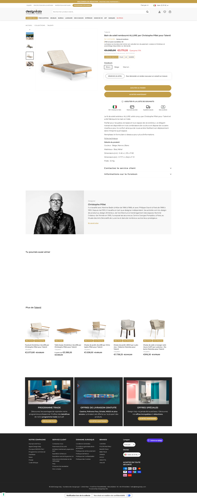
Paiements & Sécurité (59, 446)
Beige (116, 67)
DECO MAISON (79, 18)
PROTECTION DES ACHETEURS (43, 5)
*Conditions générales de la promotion (85, 447)
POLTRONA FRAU (105, 446)
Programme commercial (37, 452)
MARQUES (111, 18)
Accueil (29, 25)
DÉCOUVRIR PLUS (49, 421)
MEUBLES (53, 18)
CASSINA (103, 444)
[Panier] (170, 11)
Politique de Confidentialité (85, 456)
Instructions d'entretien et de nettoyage (62, 460)
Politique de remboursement (85, 451)
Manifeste (32, 454)
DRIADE (102, 454)
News (30, 457)
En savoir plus (93, 223)
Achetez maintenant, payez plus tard (63, 450)
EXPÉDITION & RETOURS (62, 5)
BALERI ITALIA (104, 449)
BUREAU (61, 18)
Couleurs (108, 63)
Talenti (50, 25)
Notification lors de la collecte (78, 495)
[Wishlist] (164, 11)
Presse (31, 460)
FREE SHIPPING (43, 18)
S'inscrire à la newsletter (60, 466)
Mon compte (56, 469)
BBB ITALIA (103, 452)
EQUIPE (29, 5)
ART (105, 18)
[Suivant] (30, 67)
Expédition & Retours (59, 453)
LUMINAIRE (68, 18)
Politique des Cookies (83, 459)
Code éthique (33, 462)
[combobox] (101, 12)
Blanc (108, 67)
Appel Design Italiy (35, 446)
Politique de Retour (82, 453)
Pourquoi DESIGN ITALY (36, 449)
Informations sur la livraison (120, 174)
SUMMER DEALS (31, 18)
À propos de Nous (35, 444)
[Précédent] (30, 30)
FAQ (53, 463)
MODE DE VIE (98, 18)
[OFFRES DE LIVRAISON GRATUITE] (98, 392)
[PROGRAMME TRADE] (49, 392)
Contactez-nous (57, 444)
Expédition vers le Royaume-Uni (63, 456)
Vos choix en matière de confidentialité (109, 495)
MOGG (102, 457)
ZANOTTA (103, 460)
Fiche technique (111, 138)
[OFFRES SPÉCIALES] (148, 392)
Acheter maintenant (137, 94)
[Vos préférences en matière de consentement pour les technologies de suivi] (4, 494)
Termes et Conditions (122, 39)
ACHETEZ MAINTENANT (98, 421)
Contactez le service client (120, 168)
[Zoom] (66, 59)
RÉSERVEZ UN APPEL (115, 76)
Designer (91, 201)
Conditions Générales (83, 444)
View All (102, 462)
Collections (39, 25)
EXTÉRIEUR (88, 18)
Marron (126, 67)
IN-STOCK (120, 18)
